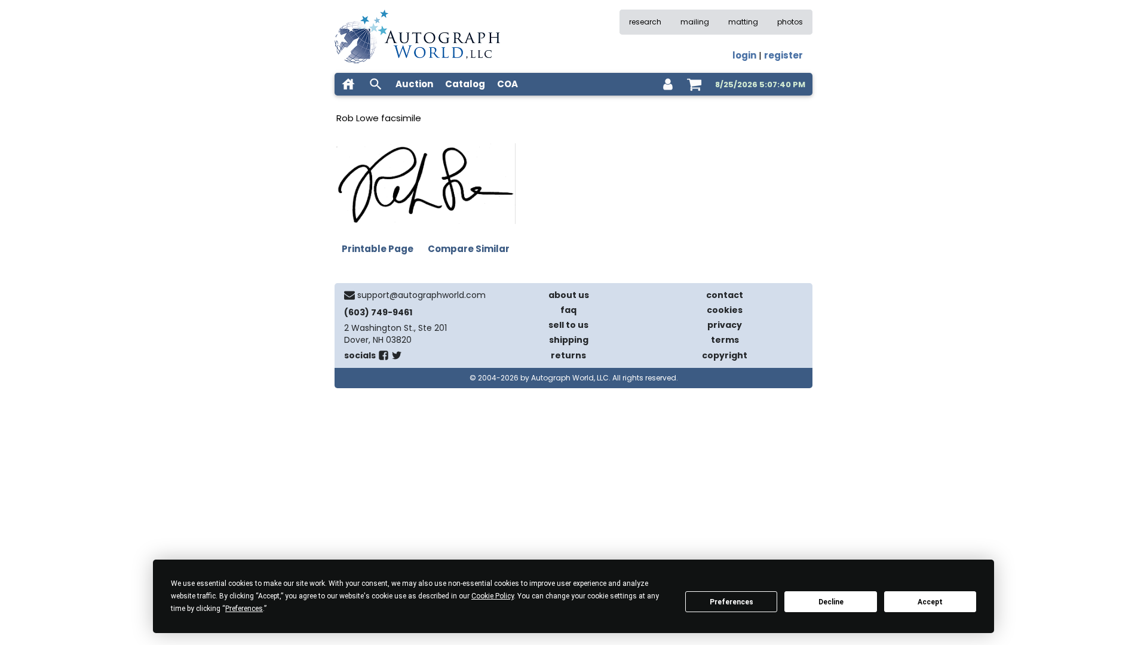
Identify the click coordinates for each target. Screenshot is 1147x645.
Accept (930, 602)
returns (568, 355)
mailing (694, 22)
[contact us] (349, 295)
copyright (724, 355)
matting (743, 22)
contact (724, 295)
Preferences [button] (244, 608)
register (783, 55)
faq (568, 310)
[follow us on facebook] (383, 358)
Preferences (731, 602)
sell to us (568, 325)
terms (725, 340)
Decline (831, 602)
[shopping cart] (694, 84)
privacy (724, 325)
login (744, 55)
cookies (725, 310)
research (645, 22)
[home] (348, 84)
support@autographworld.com (421, 295)
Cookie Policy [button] (492, 596)
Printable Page (377, 248)
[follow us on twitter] (396, 358)
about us (568, 295)
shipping (568, 340)
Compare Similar (469, 248)
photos (790, 22)
